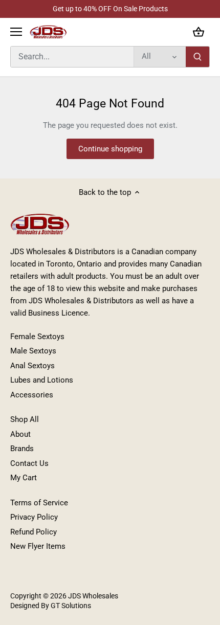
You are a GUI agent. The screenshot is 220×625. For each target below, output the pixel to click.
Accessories (31, 394)
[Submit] (197, 57)
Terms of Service (39, 502)
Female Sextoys (37, 336)
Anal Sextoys (32, 365)
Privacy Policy (34, 517)
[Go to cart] (198, 32)
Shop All (24, 419)
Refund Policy (33, 532)
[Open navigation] (16, 32)
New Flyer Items (37, 546)
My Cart (23, 477)
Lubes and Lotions (41, 380)
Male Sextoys (33, 350)
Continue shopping (110, 148)
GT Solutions (70, 605)
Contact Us (29, 463)
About (20, 434)
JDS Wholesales (93, 596)
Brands (22, 448)
